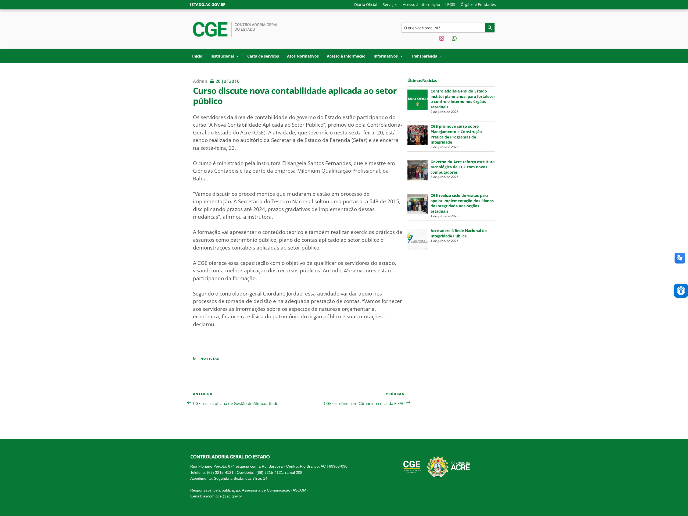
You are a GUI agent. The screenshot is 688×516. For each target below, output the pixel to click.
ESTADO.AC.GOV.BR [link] (207, 4)
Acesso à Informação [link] (421, 4)
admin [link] (200, 81)
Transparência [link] (424, 56)
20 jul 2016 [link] (226, 81)
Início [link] (197, 56)
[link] (681, 291)
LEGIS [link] (450, 4)
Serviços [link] (390, 4)
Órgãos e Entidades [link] (478, 4)
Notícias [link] (209, 359)
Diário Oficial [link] (365, 4)
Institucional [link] (222, 56)
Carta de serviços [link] (263, 56)
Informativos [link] (386, 56)
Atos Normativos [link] (303, 56)
